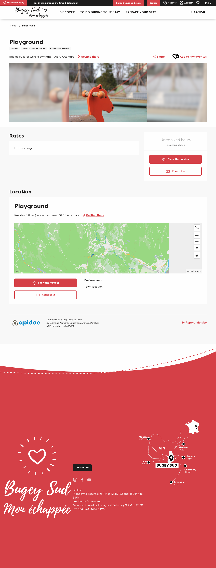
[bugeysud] (31, 12)
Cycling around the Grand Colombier (58, 3)
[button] (208, 3)
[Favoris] (198, 3)
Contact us (82, 467)
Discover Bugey (15, 2)
